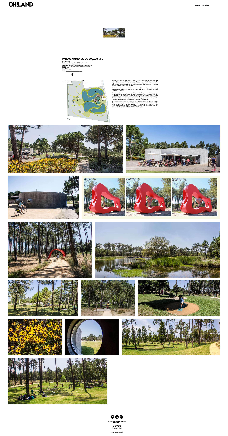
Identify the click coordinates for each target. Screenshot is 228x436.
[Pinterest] (121, 417)
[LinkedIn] (117, 417)
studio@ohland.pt (117, 425)
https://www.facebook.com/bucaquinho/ (74, 71)
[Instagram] (112, 417)
